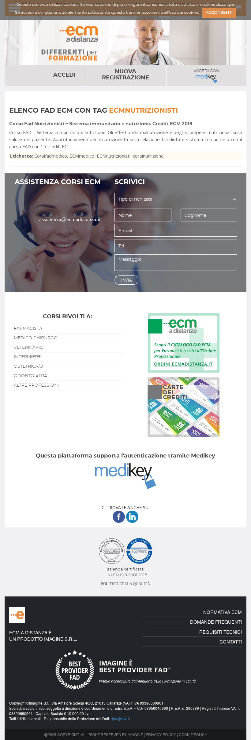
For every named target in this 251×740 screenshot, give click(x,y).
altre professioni (36, 385)
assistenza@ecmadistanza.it (70, 219)
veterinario (28, 347)
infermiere (27, 357)
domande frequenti (216, 621)
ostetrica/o (28, 366)
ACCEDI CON (206, 71)
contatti (230, 641)
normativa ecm (222, 612)
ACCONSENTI (219, 13)
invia (126, 280)
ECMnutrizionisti (113, 156)
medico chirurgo (36, 338)
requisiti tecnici (220, 632)
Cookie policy (193, 734)
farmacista (28, 328)
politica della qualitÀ (125, 583)
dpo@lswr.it (120, 718)
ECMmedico (81, 156)
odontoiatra (30, 376)
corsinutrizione (148, 156)
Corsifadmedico (50, 156)
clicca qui (225, 5)
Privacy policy (161, 734)
